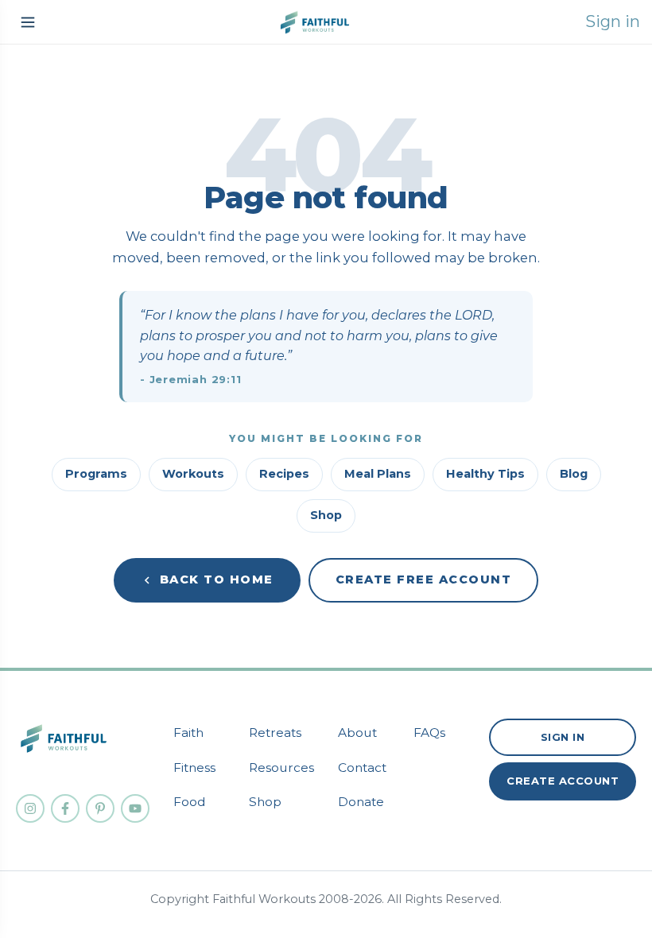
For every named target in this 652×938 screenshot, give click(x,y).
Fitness (194, 767)
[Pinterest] (100, 808)
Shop (326, 515)
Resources (281, 767)
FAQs (429, 732)
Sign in (612, 21)
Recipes (284, 474)
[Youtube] (135, 808)
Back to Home (217, 579)
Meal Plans (377, 474)
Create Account (562, 780)
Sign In (563, 737)
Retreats (275, 732)
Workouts (193, 474)
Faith (188, 732)
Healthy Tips (485, 474)
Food (189, 801)
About (357, 732)
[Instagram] (30, 808)
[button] (28, 22)
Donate (361, 801)
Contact (362, 767)
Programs (96, 474)
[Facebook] (65, 808)
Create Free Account (424, 579)
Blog (574, 474)
